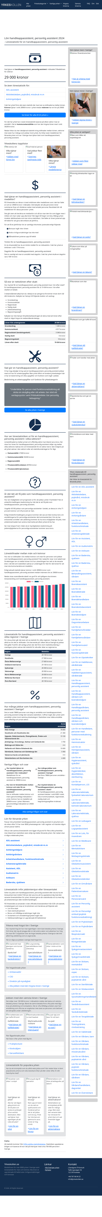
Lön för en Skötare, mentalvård (80, 963)
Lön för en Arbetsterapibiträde (81, 532)
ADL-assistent (12, 89)
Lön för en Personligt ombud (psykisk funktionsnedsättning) (82, 914)
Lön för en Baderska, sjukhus (81, 564)
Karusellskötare (16, 1053)
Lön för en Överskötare (82, 1092)
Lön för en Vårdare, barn (83, 1036)
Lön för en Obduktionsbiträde (80, 870)
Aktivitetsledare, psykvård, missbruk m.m (25, 94)
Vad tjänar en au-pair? (54, 1026)
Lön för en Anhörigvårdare (79, 514)
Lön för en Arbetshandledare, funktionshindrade (80, 523)
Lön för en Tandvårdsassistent (80, 1003)
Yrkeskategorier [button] (40, 3)
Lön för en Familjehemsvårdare (81, 636)
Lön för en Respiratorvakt (78, 932)
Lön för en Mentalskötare (78, 847)
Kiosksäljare (15, 1048)
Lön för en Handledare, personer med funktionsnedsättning (82, 731)
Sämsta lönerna (78, 4)
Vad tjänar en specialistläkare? (35, 959)
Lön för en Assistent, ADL (81, 540)
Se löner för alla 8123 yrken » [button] (35, 115)
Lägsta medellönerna (55, 168)
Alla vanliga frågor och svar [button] (35, 811)
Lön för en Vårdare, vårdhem (80, 1076)
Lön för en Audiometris (82, 546)
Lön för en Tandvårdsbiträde (80, 1010)
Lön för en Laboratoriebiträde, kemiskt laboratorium (82, 802)
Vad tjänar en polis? (82, 237)
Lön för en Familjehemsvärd (79, 644)
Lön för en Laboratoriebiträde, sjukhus (80, 813)
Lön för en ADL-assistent (83, 486)
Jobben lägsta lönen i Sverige (82, 121)
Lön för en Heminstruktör (78, 741)
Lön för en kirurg (33, 1130)
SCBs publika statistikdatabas (34, 1144)
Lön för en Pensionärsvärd (79, 897)
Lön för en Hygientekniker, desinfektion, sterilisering (79, 772)
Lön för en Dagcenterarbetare (80, 621)
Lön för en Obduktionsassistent (81, 862)
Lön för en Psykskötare (82, 921)
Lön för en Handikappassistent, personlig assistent (81, 683)
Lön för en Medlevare (81, 841)
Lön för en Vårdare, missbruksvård (80, 1050)
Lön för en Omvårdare (82, 883)
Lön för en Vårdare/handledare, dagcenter (81, 1085)
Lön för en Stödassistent (83, 989)
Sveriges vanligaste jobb (34, 158)
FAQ (88, 3)
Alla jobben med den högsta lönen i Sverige (29, 986)
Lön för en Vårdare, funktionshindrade (80, 1042)
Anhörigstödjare (13, 99)
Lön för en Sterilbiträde (82, 984)
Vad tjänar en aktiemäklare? (78, 385)
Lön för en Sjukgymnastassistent (82, 948)
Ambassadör (15, 972)
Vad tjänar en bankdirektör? (14, 957)
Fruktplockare (15, 1043)
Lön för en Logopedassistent (80, 827)
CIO (11, 976)
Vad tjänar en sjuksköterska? (78, 423)
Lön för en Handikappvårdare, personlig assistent (80, 707)
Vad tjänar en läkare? (82, 272)
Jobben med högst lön (12, 158)
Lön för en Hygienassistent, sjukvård (79, 760)
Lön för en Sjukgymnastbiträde (81, 955)
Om (93, 3)
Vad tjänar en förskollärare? (78, 461)
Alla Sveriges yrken (52, 1168)
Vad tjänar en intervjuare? (34, 1028)
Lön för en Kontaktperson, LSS (80, 783)
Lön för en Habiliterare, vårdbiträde (82, 663)
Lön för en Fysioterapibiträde (80, 651)
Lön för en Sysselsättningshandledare (84, 995)
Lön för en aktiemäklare (54, 1127)
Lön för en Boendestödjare (79, 613)
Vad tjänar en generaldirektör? (55, 959)
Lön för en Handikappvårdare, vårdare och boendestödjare (80, 719)
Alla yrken (28, 4)
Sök (97, 3)
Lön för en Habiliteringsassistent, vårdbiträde (82, 672)
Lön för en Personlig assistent (81, 905)
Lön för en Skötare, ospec (80, 970)
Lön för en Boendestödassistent (81, 605)
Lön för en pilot (13, 1127)
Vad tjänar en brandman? (78, 308)
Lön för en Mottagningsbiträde (81, 854)
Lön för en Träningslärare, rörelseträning (78, 1024)
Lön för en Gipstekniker (82, 657)
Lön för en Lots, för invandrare (80, 835)
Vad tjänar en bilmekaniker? (78, 200)
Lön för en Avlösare (80, 550)
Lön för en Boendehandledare (80, 598)
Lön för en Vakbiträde (81, 1032)
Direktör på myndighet (19, 981)
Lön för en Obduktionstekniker (81, 877)
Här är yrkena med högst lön (81, 80)
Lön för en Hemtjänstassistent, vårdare (81, 750)
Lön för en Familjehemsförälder (81, 628)
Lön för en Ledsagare (81, 821)
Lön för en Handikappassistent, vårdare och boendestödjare (81, 695)
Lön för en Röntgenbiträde (79, 940)
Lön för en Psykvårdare (82, 926)
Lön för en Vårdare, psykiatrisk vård (80, 1058)
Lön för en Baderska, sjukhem (81, 557)
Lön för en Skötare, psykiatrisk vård (80, 978)
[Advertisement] (51, 23)
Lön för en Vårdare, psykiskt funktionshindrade (80, 1067)
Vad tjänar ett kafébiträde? (14, 1026)
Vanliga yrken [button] (55, 3)
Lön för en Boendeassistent (79, 583)
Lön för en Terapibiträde (83, 1016)
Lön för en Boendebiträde (78, 590)
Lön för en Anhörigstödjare (79, 506)
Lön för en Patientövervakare (80, 890)
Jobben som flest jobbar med (80, 162)
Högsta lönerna (66, 4)
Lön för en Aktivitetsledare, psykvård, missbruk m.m (81, 496)
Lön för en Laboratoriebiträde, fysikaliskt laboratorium (82, 792)
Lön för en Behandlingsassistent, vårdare (82, 573)
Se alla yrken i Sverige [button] (35, 410)
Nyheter (48, 1170)
